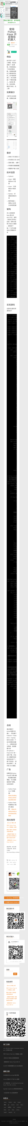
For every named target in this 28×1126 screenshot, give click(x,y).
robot (11, 862)
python (14, 862)
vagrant (10, 1112)
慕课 (15, 864)
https (13, 1109)
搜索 (15, 974)
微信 (10, 860)
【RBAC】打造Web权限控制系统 (11, 1058)
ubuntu (12, 1104)
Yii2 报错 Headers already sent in (12, 902)
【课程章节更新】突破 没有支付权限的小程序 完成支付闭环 (11, 835)
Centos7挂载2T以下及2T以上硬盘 (11, 1079)
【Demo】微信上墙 (11, 822)
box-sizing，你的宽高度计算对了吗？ (13, 897)
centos (17, 1109)
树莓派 (9, 1107)
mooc (11, 864)
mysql (19, 1102)
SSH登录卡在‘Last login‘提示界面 (11, 1075)
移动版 (14, 1119)
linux (22, 1104)
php (15, 1102)
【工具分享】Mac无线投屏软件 (10, 1092)
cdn (9, 1109)
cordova (19, 1107)
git (8, 1104)
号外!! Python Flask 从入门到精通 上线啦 (12, 1054)
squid (5, 1112)
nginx (5, 1102)
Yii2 (14, 1107)
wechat (13, 860)
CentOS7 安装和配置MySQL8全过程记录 (13, 1065)
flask (8, 864)
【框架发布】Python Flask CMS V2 (11, 1061)
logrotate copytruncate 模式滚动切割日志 (13, 1088)
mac (5, 1107)
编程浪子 (13, 42)
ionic (18, 1104)
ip (14, 1112)
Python (10, 1102)
